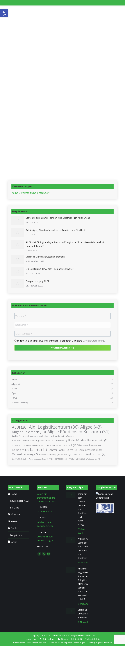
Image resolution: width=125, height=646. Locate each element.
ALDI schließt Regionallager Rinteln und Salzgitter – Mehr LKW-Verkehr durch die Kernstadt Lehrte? (65, 244)
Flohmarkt (64, 445)
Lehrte (38, 449)
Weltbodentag (93, 459)
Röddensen (95, 454)
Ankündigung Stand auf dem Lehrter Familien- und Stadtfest (55, 230)
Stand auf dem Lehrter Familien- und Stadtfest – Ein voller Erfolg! (58, 217)
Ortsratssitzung (25, 454)
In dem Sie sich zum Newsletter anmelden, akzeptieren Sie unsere (60, 341)
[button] (29, 642)
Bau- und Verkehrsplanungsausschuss (33, 440)
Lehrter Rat (56, 450)
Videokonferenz (58, 458)
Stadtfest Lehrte (19, 459)
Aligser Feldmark (29, 432)
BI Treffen (61, 440)
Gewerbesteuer (92, 445)
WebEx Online (77, 458)
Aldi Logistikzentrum (54, 427)
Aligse (91, 427)
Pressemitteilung (49, 454)
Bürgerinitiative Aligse (36, 445)
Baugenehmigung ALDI (37, 281)
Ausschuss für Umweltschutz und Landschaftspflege (48, 436)
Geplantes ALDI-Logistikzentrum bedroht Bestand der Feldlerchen (56, 139)
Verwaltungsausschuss (38, 459)
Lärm (72, 450)
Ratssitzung (66, 454)
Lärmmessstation (90, 450)
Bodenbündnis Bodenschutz (87, 440)
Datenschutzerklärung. (94, 340)
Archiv (16, 436)
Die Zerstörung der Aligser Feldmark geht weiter (49, 268)
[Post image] (17, 220)
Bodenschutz (18, 445)
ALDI (19, 427)
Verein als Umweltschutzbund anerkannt (45, 256)
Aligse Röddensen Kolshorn (78, 431)
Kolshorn (20, 450)
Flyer (76, 445)
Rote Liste (79, 454)
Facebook (52, 445)
